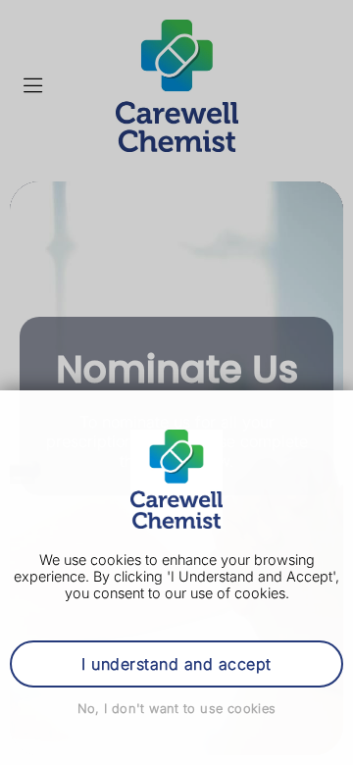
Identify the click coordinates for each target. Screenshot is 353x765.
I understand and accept (176, 664)
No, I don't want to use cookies (177, 708)
